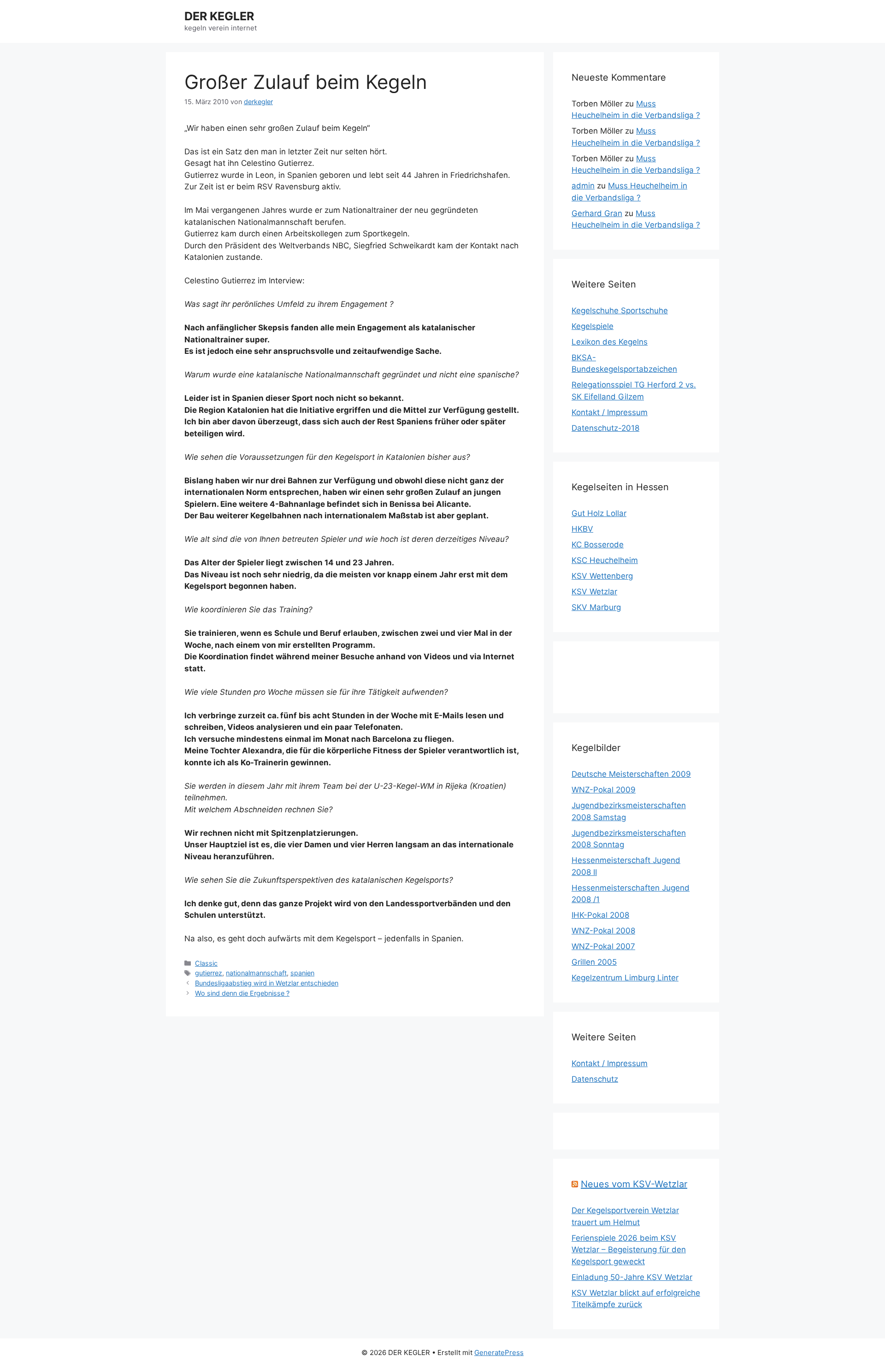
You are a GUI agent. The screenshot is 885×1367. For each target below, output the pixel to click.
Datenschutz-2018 (605, 428)
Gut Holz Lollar (599, 513)
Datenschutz (595, 1079)
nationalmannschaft (256, 973)
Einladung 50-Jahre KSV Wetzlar (632, 1277)
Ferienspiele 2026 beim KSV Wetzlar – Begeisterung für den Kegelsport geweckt (629, 1249)
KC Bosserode (598, 544)
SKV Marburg (596, 607)
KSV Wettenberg (602, 576)
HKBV (582, 529)
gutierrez (208, 973)
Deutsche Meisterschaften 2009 (631, 774)
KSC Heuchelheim (605, 560)
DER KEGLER (219, 16)
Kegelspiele (593, 326)
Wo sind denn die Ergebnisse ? (242, 993)
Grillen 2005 (594, 962)
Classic (206, 963)
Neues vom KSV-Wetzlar (634, 1184)
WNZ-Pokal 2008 (603, 930)
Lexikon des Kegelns (610, 341)
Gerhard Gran (597, 213)
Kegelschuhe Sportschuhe (620, 310)
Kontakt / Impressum (610, 412)
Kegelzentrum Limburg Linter (625, 977)
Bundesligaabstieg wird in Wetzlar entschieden (266, 983)
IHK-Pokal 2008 (600, 915)
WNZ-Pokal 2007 (603, 946)
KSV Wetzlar (594, 591)
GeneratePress (499, 1352)
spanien (302, 973)
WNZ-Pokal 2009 (604, 789)
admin (583, 185)
